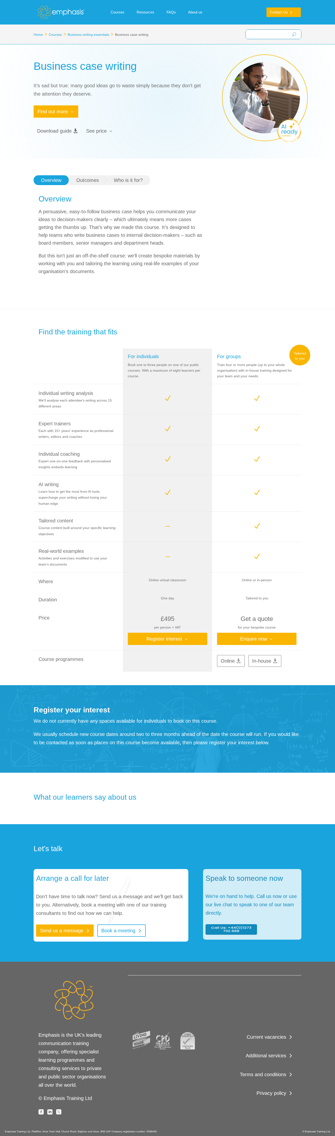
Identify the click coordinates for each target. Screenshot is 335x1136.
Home (38, 35)
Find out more (53, 111)
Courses (55, 35)
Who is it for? (128, 180)
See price (96, 131)
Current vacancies (266, 1037)
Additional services (266, 1055)
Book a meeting (118, 930)
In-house (261, 661)
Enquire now (253, 639)
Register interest (164, 639)
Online (228, 661)
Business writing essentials (88, 35)
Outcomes (87, 180)
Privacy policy (271, 1093)
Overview (51, 180)
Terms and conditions (263, 1074)
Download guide (54, 131)
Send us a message (61, 930)
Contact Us (279, 12)
